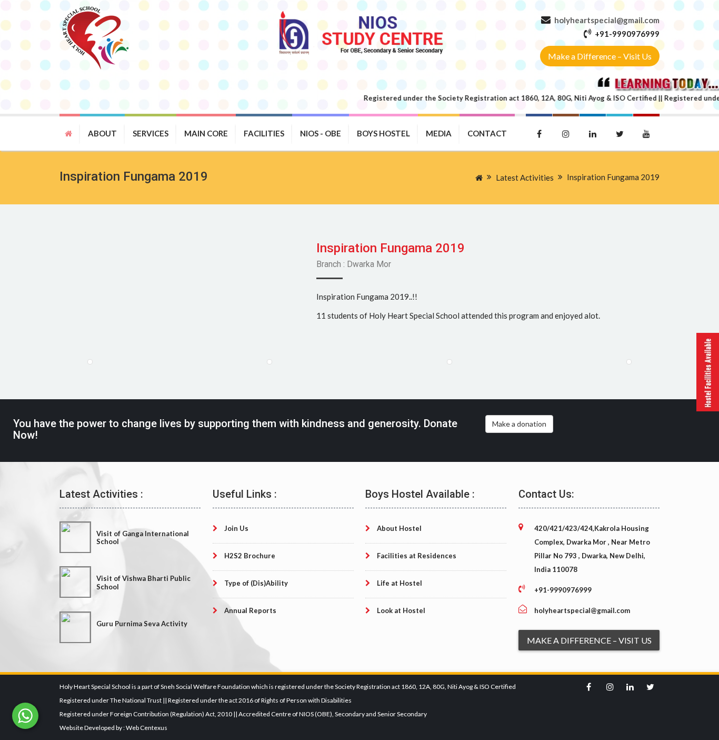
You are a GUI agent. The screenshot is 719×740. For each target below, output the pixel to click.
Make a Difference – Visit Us (600, 56)
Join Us (235, 528)
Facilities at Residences (415, 555)
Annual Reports (249, 610)
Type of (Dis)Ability (255, 583)
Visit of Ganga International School (142, 537)
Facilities (264, 133)
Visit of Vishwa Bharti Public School (143, 582)
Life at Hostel (398, 583)
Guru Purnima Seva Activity (141, 623)
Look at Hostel (400, 610)
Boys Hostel (383, 133)
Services (150, 133)
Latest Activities (525, 177)
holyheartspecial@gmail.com (607, 20)
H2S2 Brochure (249, 555)
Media (439, 133)
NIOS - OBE (320, 133)
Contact (487, 133)
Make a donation (519, 423)
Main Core (206, 133)
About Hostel (398, 528)
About (102, 133)
